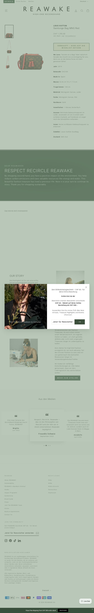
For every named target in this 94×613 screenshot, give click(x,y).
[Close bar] (92, 609)
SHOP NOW (62, 610)
